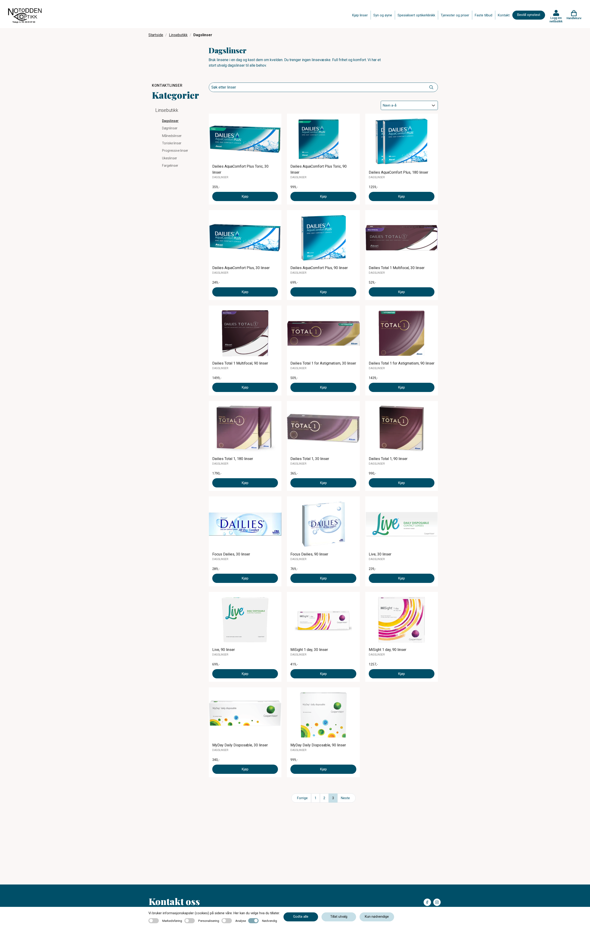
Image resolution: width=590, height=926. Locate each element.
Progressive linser (175, 150)
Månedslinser (172, 136)
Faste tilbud (483, 15)
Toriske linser (171, 143)
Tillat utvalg (338, 916)
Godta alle (300, 916)
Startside (155, 35)
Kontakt (504, 15)
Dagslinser (170, 121)
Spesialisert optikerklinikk (416, 15)
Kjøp (245, 196)
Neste (345, 798)
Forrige (302, 798)
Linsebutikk (178, 35)
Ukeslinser (169, 158)
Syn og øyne (382, 15)
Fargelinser (170, 165)
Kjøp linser (360, 15)
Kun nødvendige (377, 916)
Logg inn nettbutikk (556, 19)
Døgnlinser (169, 128)
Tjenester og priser (455, 15)
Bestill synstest (528, 15)
